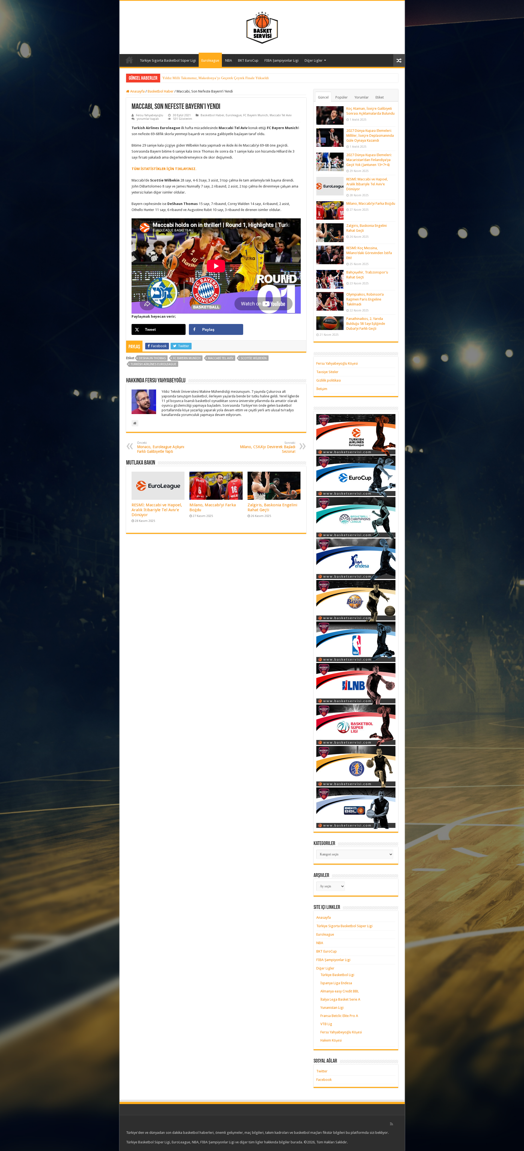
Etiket (380, 97)
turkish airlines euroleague (153, 364)
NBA (228, 60)
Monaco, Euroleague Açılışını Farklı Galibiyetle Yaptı (160, 447)
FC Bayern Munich (255, 115)
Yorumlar (362, 97)
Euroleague (210, 60)
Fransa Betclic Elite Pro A (339, 1016)
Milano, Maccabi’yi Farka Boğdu (370, 203)
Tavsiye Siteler (327, 372)
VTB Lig (326, 1024)
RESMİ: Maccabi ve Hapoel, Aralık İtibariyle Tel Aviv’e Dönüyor (157, 509)
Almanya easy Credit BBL (339, 991)
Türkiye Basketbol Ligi (337, 975)
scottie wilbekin (254, 358)
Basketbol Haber (161, 91)
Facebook (324, 1080)
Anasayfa (129, 60)
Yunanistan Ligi (332, 1008)
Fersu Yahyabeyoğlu (149, 115)
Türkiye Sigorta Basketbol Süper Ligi (168, 60)
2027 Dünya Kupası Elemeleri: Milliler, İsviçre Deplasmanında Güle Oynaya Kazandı (370, 135)
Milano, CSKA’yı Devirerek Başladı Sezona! (267, 447)
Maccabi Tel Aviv (280, 115)
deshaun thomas (152, 358)
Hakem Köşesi (331, 1040)
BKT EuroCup (248, 60)
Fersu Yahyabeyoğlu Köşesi (337, 363)
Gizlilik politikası (328, 380)
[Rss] (391, 1124)
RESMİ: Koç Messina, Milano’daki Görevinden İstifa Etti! (369, 253)
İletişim (321, 389)
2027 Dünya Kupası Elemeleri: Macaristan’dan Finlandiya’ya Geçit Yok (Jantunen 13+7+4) (369, 160)
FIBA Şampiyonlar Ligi (281, 60)
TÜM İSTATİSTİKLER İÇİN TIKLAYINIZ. (164, 169)
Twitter (321, 1071)
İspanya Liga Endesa (336, 983)
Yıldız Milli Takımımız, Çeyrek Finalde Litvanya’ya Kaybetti (208, 78)
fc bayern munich (187, 358)
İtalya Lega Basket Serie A (340, 999)
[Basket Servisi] (262, 26)
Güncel (323, 97)
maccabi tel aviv (220, 358)
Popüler (341, 97)
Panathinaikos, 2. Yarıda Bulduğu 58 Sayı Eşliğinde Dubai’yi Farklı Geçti (365, 324)
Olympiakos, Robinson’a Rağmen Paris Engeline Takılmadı (365, 299)
